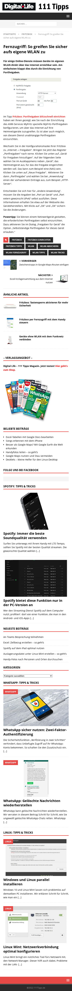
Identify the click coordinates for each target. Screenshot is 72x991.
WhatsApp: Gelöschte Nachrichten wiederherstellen (31, 802)
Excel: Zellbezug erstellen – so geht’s (23, 642)
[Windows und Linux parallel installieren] (36, 857)
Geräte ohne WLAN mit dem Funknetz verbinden (41, 338)
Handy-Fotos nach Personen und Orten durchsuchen (33, 659)
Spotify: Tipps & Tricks (19, 486)
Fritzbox (17, 239)
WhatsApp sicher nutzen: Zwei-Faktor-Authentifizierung (35, 732)
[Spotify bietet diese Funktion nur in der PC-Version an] (36, 578)
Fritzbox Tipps (14, 246)
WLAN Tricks (58, 252)
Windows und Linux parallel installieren (26, 881)
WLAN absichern (49, 246)
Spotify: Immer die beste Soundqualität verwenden (25, 535)
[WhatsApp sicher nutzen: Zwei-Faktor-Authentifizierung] (36, 707)
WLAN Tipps (38, 252)
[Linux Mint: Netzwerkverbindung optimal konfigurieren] (36, 924)
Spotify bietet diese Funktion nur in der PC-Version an (32, 602)
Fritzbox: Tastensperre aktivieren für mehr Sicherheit (43, 304)
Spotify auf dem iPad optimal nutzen (23, 648)
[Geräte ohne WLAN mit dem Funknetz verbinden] (10, 340)
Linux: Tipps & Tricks (18, 832)
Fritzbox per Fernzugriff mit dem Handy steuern (42, 321)
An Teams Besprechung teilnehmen (23, 637)
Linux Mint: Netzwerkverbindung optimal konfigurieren (30, 949)
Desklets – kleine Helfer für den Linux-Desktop (32, 459)
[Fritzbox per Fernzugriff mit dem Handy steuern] (10, 323)
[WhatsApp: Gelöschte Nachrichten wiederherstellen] (36, 778)
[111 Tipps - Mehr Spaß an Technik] (36, 10)
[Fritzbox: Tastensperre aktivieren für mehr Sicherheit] (10, 306)
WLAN (31, 246)
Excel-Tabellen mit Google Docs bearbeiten (30, 437)
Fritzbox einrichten (39, 239)
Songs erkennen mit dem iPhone (24, 440)
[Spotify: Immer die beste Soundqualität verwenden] (36, 511)
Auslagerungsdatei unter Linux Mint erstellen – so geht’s (35, 653)
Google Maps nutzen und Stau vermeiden (29, 455)
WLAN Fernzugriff (16, 252)
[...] (38, 551)
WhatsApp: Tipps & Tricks (21, 683)
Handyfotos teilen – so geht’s (22, 452)
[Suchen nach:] (36, 23)
